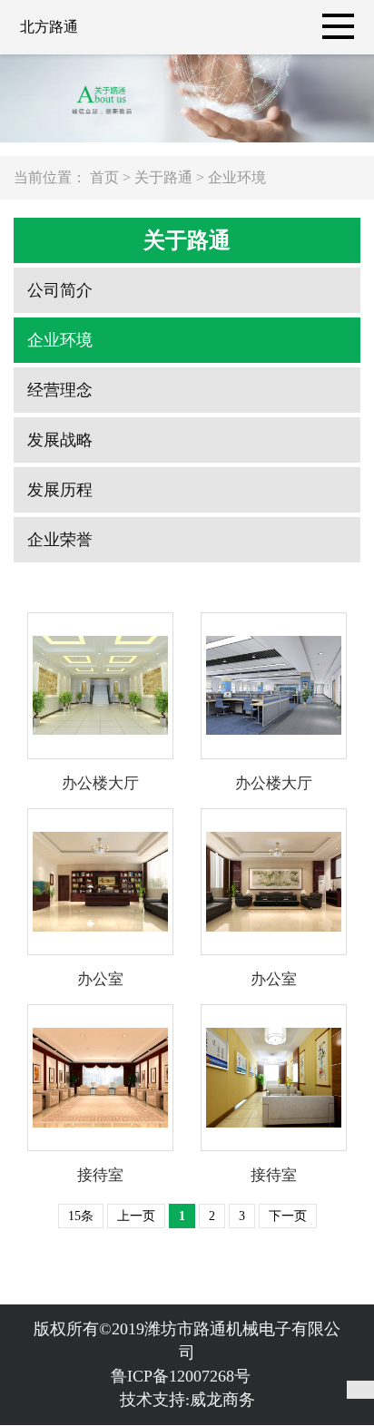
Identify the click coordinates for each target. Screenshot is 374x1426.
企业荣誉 (60, 540)
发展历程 (60, 490)
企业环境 (237, 177)
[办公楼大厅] (100, 686)
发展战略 (60, 440)
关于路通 (163, 177)
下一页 (288, 1216)
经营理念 (60, 390)
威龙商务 (222, 1400)
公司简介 (60, 290)
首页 (104, 177)
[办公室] (100, 882)
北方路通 (49, 26)
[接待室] (100, 1078)
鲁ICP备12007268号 (187, 1376)
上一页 (136, 1216)
